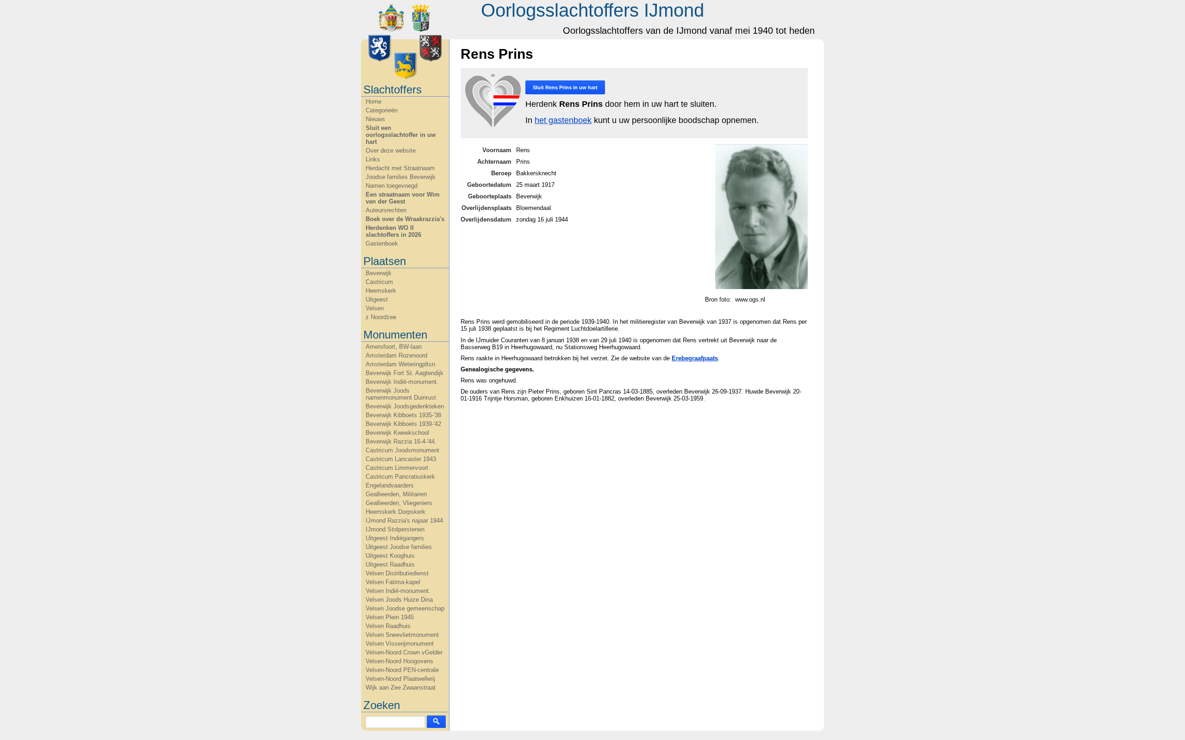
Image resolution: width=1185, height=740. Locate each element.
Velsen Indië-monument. (398, 590)
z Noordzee (381, 317)
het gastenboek (563, 120)
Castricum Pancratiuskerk (400, 476)
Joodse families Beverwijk (401, 176)
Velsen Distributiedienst (397, 573)
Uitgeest (377, 299)
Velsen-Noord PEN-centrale (402, 669)
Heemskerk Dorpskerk (395, 511)
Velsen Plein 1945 (390, 617)
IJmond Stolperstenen (395, 529)
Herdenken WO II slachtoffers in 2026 (393, 231)
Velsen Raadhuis (388, 626)
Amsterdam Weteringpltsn (400, 364)
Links (373, 159)
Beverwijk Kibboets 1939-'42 (403, 423)
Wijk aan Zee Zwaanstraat (401, 687)
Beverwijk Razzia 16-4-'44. (401, 441)
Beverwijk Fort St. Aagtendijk (404, 373)
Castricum (379, 281)
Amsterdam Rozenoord (396, 355)
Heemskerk (381, 290)
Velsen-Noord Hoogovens (399, 661)
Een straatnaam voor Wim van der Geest (403, 198)
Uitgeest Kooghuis (390, 555)
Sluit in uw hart (565, 87)
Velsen (375, 308)
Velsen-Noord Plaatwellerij (400, 678)
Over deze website (391, 150)
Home (373, 101)
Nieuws (375, 119)
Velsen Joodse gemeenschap (405, 608)
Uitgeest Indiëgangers (395, 538)
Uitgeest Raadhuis (390, 564)
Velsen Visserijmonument (400, 643)
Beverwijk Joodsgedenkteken (405, 406)
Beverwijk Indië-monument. (402, 381)
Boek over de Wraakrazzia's (405, 219)
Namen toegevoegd (392, 185)
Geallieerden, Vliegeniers (399, 503)
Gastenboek (382, 243)
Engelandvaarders (390, 485)
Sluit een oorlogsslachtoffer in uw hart (401, 134)
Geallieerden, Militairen (396, 494)
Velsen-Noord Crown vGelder (404, 652)
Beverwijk (379, 273)
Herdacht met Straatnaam (400, 168)
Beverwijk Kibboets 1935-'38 (403, 415)
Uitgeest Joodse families (399, 546)
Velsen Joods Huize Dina (399, 599)
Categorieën (382, 110)
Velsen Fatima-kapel (393, 582)
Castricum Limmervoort (397, 467)
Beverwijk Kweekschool (397, 432)
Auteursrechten (386, 210)
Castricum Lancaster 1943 (401, 459)
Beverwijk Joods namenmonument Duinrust (401, 394)
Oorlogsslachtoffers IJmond (592, 10)
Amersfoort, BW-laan (394, 346)
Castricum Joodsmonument (402, 450)
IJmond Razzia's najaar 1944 (404, 520)
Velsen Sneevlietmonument (402, 634)
